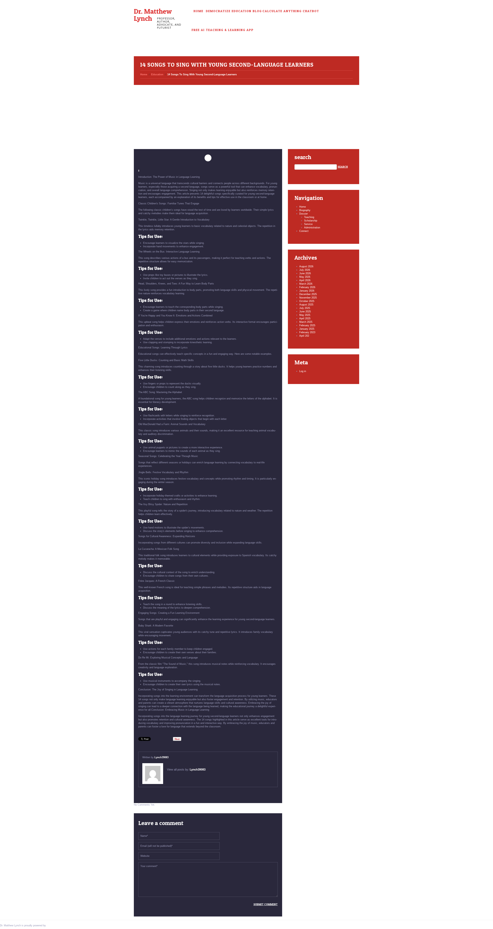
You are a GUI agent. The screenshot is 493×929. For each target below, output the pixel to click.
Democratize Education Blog (234, 11)
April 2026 (304, 280)
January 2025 (306, 328)
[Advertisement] (246, 112)
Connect (304, 231)
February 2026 (307, 287)
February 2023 (307, 332)
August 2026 (306, 266)
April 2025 (304, 318)
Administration (312, 227)
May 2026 (304, 276)
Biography (304, 210)
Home (198, 11)
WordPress (53, 925)
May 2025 (304, 315)
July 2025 (304, 308)
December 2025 (308, 294)
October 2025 (306, 301)
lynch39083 (161, 757)
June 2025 (305, 311)
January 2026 (306, 290)
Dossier (303, 213)
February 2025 (307, 325)
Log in (302, 371)
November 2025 (308, 297)
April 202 (304, 335)
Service (308, 224)
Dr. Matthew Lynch (153, 15)
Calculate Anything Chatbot (290, 11)
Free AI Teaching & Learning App (223, 30)
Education (157, 74)
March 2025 (305, 321)
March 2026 (305, 283)
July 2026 (304, 269)
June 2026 (305, 273)
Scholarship (310, 220)
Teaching (309, 217)
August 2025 (306, 304)
